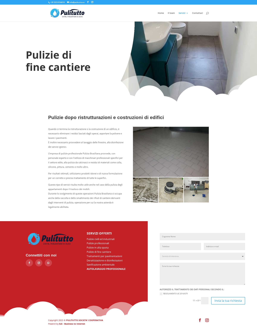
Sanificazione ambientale (101, 264)
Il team (171, 13)
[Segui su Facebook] (29, 262)
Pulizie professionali (98, 243)
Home (161, 13)
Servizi (182, 13)
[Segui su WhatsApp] (48, 262)
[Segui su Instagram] (38, 262)
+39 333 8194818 (57, 2)
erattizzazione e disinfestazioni (105, 260)
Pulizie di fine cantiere (99, 251)
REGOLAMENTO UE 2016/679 (175, 294)
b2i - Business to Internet (72, 323)
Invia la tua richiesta (228, 301)
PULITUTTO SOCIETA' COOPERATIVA (84, 320)
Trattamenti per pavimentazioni (104, 256)
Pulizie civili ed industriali (101, 239)
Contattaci (197, 13)
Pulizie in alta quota (98, 247)
